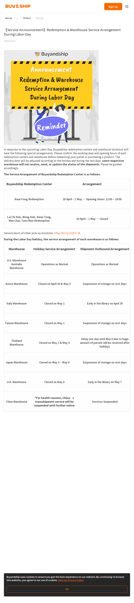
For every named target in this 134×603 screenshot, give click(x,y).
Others (27, 18)
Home (8, 18)
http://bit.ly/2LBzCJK (67, 233)
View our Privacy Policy (71, 580)
